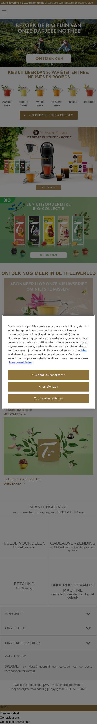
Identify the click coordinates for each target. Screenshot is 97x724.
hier (84, 350)
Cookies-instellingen (48, 398)
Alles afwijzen (48, 386)
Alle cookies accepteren (48, 374)
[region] (48, 362)
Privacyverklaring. (21, 362)
